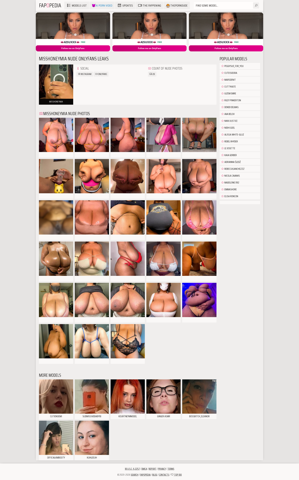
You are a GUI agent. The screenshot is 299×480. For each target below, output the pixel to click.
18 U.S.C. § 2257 (132, 469)
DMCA (144, 469)
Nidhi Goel (229, 128)
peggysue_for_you (234, 66)
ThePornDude (178, 5)
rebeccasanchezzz (234, 169)
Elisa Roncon (231, 196)
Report (152, 469)
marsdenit (230, 80)
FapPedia (50, 5)
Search (134, 475)
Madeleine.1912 (231, 182)
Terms (171, 469)
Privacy (162, 469)
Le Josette (229, 148)
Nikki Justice (230, 121)
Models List (79, 5)
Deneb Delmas (231, 107)
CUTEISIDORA (230, 73)
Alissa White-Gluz (234, 134)
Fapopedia (145, 475)
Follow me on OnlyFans (72, 48)
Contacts (164, 475)
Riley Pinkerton (232, 100)
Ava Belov (229, 114)
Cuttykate (230, 86)
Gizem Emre (230, 93)
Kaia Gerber (230, 155)
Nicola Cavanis (232, 175)
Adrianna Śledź (232, 162)
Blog (154, 475)
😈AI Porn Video (102, 5)
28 (153, 74)
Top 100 (178, 475)
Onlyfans (102, 74)
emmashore (230, 189)
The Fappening (152, 5)
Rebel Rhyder (231, 141)
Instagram (85, 74)
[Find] (256, 5)
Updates (127, 5)
